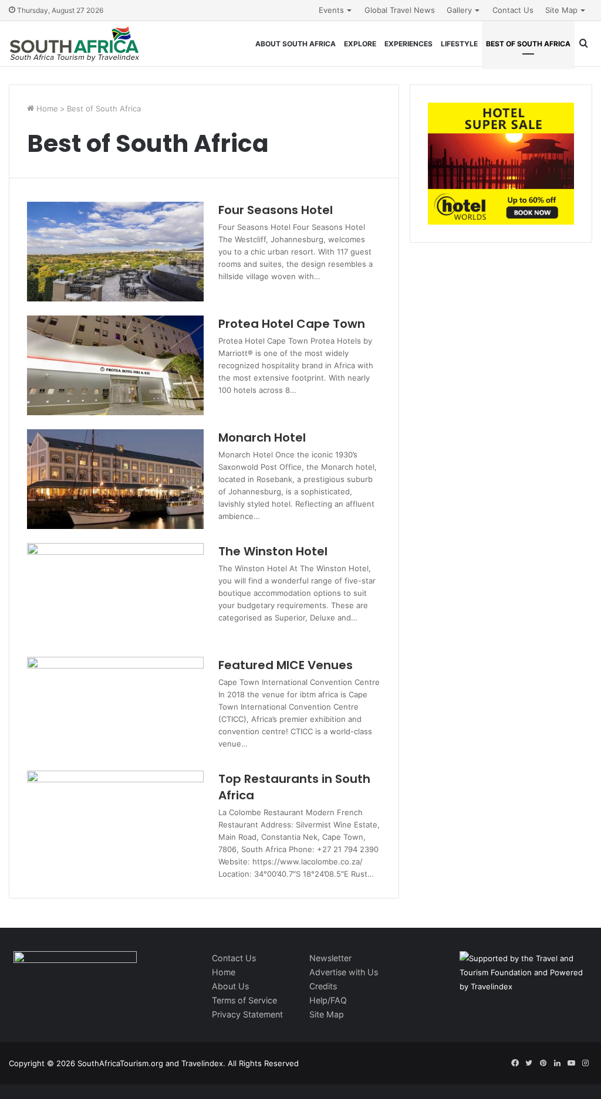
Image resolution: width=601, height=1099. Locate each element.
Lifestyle (459, 43)
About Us (230, 986)
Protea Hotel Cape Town (291, 324)
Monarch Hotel (262, 437)
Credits (323, 986)
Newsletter (330, 958)
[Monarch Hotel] (115, 479)
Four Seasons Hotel (275, 210)
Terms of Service (244, 1000)
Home (46, 108)
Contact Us (513, 10)
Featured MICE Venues (285, 665)
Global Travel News (399, 10)
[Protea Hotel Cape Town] (115, 365)
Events (331, 10)
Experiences (408, 43)
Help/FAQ (328, 1000)
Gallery (459, 10)
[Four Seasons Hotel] (115, 251)
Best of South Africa (528, 43)
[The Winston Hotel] (115, 593)
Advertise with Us (343, 972)
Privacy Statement (247, 1014)
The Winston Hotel (272, 551)
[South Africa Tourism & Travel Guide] (75, 43)
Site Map (561, 10)
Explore (360, 43)
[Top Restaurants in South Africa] (115, 820)
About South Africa (295, 43)
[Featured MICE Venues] (115, 707)
